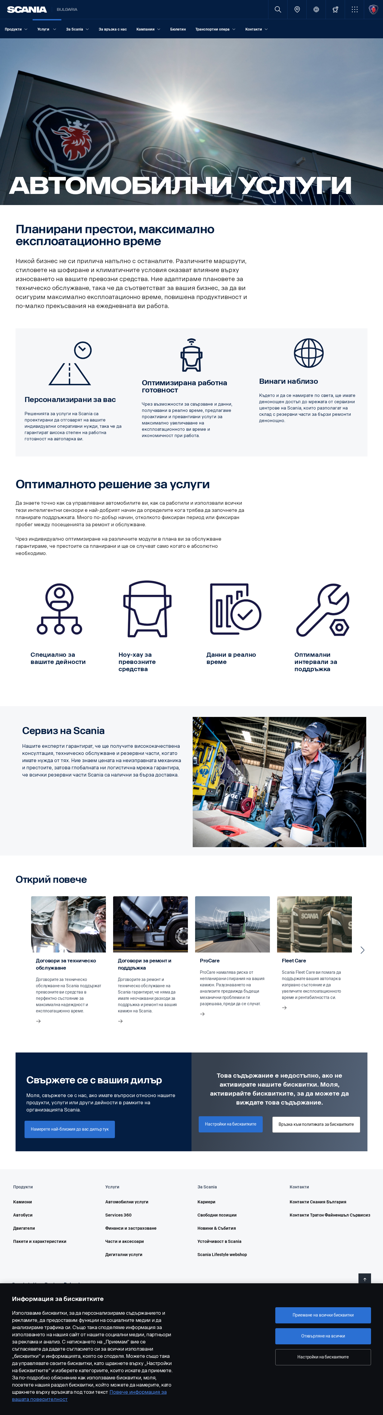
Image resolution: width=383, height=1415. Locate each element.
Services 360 (118, 1215)
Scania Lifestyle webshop (222, 1254)
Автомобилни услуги (126, 1202)
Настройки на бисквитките (323, 1357)
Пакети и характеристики (39, 1241)
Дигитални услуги (123, 1254)
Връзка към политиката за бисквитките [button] (316, 1124)
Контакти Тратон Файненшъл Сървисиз (327, 1215)
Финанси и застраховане (130, 1228)
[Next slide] (362, 950)
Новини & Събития (216, 1228)
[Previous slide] (20, 950)
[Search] (277, 9)
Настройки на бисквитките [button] (230, 1124)
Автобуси (23, 1215)
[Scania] (27, 9)
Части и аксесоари (124, 1241)
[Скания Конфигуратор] (335, 9)
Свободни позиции (217, 1215)
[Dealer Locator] (297, 9)
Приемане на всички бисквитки (323, 1315)
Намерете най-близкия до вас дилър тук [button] (70, 1129)
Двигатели (24, 1228)
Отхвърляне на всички (323, 1336)
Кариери (206, 1202)
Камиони (22, 1202)
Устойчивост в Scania (219, 1241)
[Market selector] (316, 9)
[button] (354, 9)
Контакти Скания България (318, 1202)
